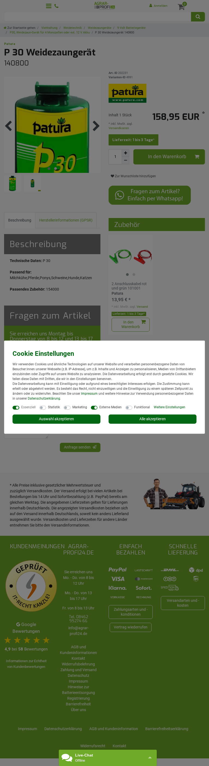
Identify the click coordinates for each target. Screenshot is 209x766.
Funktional (142, 407)
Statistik (54, 407)
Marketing (79, 407)
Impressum (89, 394)
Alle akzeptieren (152, 419)
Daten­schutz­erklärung (44, 398)
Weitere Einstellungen (169, 407)
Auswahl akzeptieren (56, 419)
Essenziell (28, 407)
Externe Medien (110, 407)
